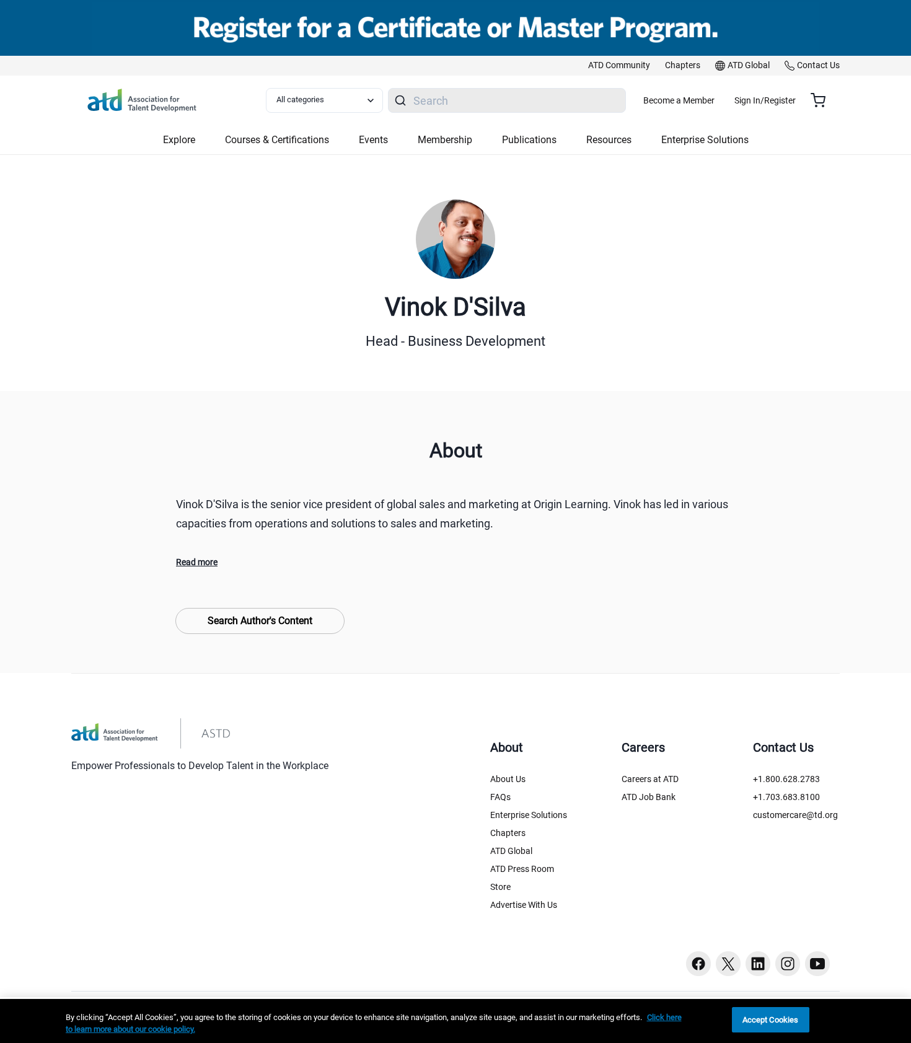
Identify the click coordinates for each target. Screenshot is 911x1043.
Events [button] (373, 140)
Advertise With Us (523, 905)
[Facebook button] (698, 963)
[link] (619, 66)
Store (500, 887)
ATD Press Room (522, 869)
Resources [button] (609, 140)
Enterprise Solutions (528, 815)
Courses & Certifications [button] (277, 140)
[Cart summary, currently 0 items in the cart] (823, 100)
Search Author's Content (260, 621)
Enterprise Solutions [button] (705, 140)
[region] (455, 1021)
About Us (508, 779)
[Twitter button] (728, 963)
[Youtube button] (817, 963)
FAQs (500, 797)
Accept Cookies (770, 1019)
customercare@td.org (795, 815)
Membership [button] (445, 140)
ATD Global (511, 851)
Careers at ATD (650, 779)
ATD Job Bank (649, 797)
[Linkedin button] (758, 963)
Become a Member (679, 100)
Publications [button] (529, 140)
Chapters (508, 833)
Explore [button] (179, 140)
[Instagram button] (787, 963)
